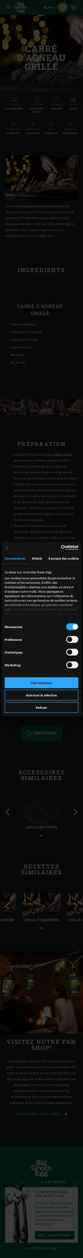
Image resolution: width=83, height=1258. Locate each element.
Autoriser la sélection (41, 695)
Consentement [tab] (15, 558)
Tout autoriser (41, 683)
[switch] (72, 639)
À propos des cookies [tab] (63, 558)
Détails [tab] (37, 558)
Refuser (41, 707)
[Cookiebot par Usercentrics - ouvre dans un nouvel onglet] (59, 547)
